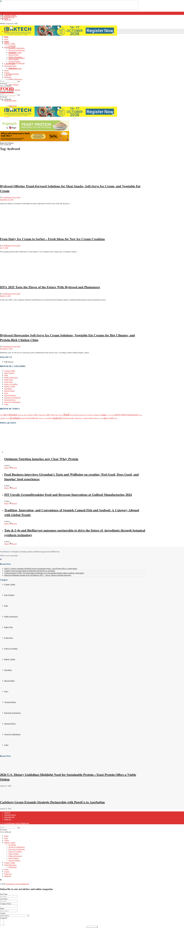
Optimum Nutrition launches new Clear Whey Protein (41, 458)
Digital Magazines (10, 100)
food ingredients (74, 415)
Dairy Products (14, 84)
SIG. (99, 418)
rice (83, 418)
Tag (6, 143)
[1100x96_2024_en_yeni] (58, 35)
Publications (13, 106)
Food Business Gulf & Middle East (17, 823)
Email (2, 908)
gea (110, 415)
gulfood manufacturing (129, 414)
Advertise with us (10, 815)
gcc (107, 415)
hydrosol (10, 143)
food (66, 414)
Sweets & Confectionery (17, 48)
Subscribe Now (9, 17)
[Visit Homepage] (73, 20)
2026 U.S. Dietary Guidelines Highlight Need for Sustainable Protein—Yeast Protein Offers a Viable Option (40, 568)
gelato (112, 415)
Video (6, 404)
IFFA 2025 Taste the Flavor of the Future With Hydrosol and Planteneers (50, 287)
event (56, 415)
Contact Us (8, 75)
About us (7, 13)
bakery (5, 414)
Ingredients (12, 46)
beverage (13, 414)
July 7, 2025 (4, 248)
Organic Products (14, 90)
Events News (8, 382)
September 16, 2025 (7, 199)
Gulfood (117, 414)
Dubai (52, 415)
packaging (57, 417)
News (6, 39)
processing (78, 418)
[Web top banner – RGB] (69, 9)
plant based (66, 418)
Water (116, 418)
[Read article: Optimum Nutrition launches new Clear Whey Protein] (75, 439)
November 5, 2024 (6, 348)
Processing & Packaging (17, 63)
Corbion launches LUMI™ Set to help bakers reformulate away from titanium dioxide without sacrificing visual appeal (44, 573)
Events (6, 70)
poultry (72, 418)
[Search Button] (19, 81)
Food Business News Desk (11, 197)
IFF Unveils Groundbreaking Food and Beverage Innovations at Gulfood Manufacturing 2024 (68, 494)
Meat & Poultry (14, 74)
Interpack (23, 418)
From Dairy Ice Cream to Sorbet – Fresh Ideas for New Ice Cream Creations (52, 238)
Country (3, 913)
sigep (102, 418)
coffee (35, 414)
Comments (3, 918)
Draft (6, 375)
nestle (45, 418)
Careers (6, 72)
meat (28, 418)
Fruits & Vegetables (15, 52)
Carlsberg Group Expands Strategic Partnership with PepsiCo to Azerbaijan (29, 571)
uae (105, 417)
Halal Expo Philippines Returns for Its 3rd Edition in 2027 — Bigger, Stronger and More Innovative (37, 575)
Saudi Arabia (88, 418)
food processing (83, 415)
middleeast (41, 418)
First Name (3, 894)
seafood (95, 418)
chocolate (30, 415)
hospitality (2, 418)
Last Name (3, 899)
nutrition (49, 418)
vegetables (110, 418)
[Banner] (34, 130)
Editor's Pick (8, 380)
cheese (25, 415)
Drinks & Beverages (15, 79)
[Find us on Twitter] (1, 559)
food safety (90, 415)
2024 (1, 415)
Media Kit (7, 19)
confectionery (42, 415)
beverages (20, 415)
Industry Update (9, 43)
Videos (6, 41)
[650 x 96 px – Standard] (34, 140)
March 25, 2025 (5, 296)
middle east (34, 418)
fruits (104, 414)
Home (6, 31)
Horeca (140, 415)
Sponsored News (10, 400)
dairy (48, 414)
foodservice (97, 415)
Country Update (9, 63)
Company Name (5, 903)
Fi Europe (60, 415)
